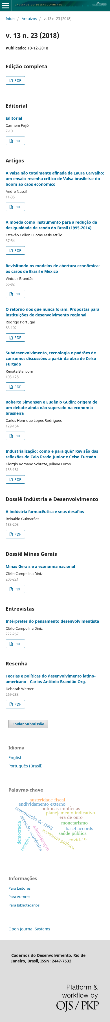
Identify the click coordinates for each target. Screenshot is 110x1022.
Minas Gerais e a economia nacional (40, 566)
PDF (17, 80)
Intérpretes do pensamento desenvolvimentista (52, 621)
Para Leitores (19, 888)
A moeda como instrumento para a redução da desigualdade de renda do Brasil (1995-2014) (51, 224)
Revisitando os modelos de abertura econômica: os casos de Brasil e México (53, 268)
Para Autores (19, 896)
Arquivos (29, 18)
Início (10, 18)
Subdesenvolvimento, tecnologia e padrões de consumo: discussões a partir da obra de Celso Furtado (51, 358)
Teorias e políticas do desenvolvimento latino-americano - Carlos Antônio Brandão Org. (51, 678)
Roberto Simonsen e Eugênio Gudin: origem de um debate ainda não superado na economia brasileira (51, 407)
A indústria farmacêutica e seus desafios (45, 511)
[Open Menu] (5, 5)
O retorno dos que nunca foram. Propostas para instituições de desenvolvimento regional (52, 312)
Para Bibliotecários (23, 905)
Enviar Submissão (28, 723)
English (15, 757)
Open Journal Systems (29, 929)
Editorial (14, 118)
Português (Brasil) (25, 766)
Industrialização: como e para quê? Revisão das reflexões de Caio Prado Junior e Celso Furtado (52, 453)
